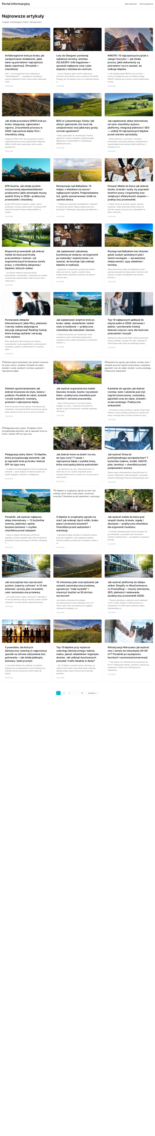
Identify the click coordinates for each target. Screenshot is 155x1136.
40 (82, 693)
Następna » (92, 693)
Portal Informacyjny (16, 4)
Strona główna (146, 4)
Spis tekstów (131, 4)
